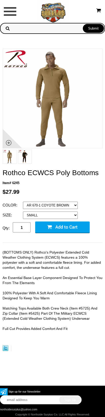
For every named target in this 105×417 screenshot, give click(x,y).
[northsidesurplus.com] (52, 11)
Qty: (6, 228)
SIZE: (8, 215)
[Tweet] (5, 350)
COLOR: (10, 205)
